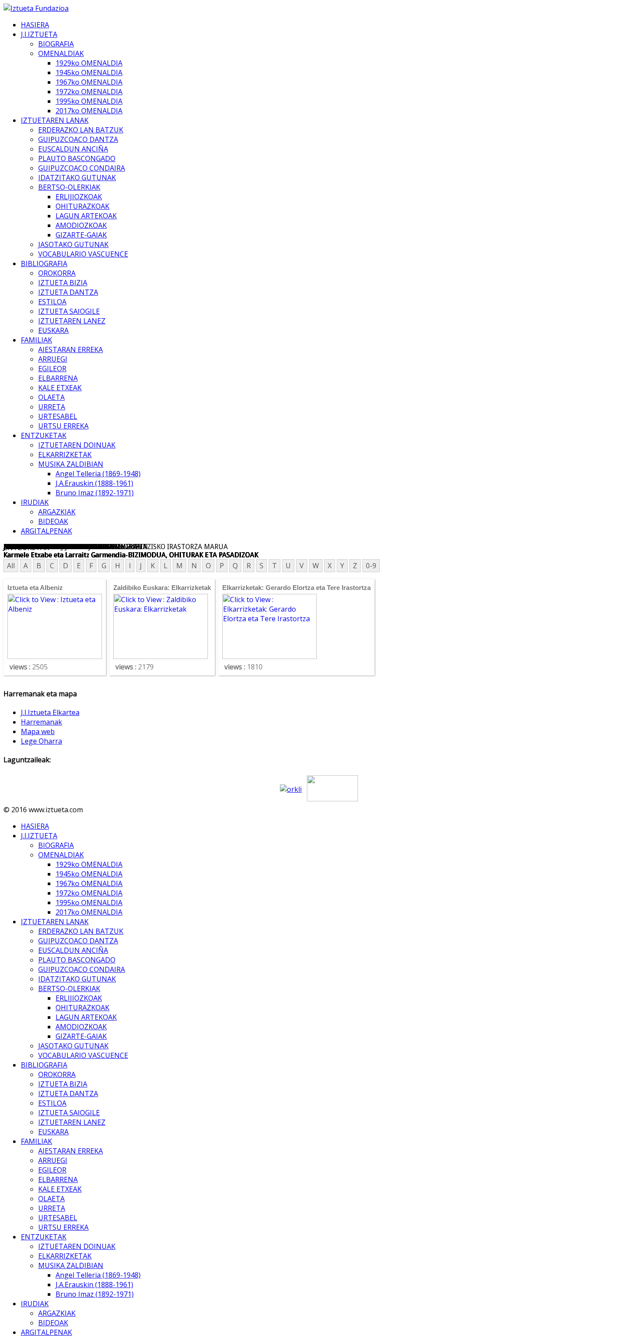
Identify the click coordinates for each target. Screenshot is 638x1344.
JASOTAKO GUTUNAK (73, 244)
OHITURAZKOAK (82, 206)
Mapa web (38, 731)
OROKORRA (57, 273)
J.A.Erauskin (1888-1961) (94, 483)
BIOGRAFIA (56, 44)
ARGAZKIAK (57, 512)
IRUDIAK (35, 502)
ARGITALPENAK (46, 531)
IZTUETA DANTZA (68, 292)
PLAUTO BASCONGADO (76, 158)
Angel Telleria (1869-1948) (98, 473)
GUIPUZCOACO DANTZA (78, 139)
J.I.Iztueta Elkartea (50, 712)
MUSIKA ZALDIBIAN (70, 464)
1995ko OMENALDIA (89, 101)
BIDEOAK (53, 521)
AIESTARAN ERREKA (70, 349)
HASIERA (35, 25)
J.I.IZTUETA (39, 34)
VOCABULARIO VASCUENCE (83, 254)
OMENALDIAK (61, 53)
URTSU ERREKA (63, 426)
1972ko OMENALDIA (89, 91)
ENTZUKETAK (43, 435)
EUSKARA (53, 330)
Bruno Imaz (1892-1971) (95, 492)
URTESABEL (57, 416)
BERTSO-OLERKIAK (69, 187)
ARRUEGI (52, 359)
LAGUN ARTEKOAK (86, 216)
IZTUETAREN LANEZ (71, 321)
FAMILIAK (36, 340)
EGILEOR (52, 368)
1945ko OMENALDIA (89, 72)
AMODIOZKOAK (81, 225)
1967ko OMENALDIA (89, 82)
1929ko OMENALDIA (89, 63)
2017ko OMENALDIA (89, 110)
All (11, 565)
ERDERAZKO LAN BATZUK (80, 130)
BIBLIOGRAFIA (44, 263)
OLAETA (51, 397)
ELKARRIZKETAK (65, 454)
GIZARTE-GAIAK (81, 235)
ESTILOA (52, 301)
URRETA (51, 407)
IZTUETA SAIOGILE (69, 311)
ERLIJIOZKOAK (79, 196)
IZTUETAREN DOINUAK (76, 445)
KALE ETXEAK (60, 387)
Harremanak (41, 722)
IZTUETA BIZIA (62, 282)
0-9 (371, 565)
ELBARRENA (58, 378)
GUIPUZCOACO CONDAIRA (81, 168)
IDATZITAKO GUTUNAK (77, 177)
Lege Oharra (41, 741)
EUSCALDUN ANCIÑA (73, 149)
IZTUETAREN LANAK (55, 120)
